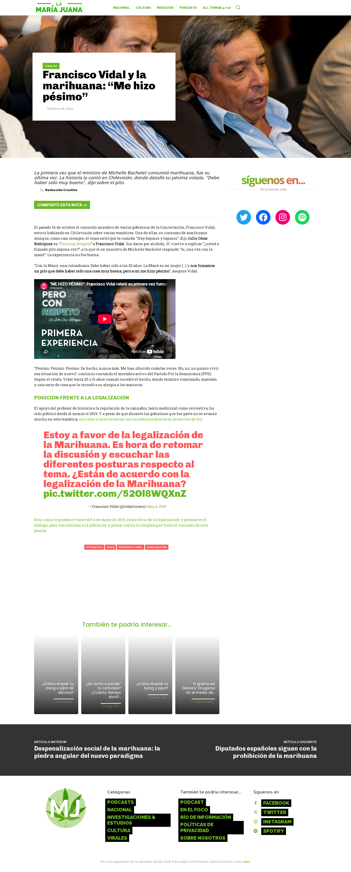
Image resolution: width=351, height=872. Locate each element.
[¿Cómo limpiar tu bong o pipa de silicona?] (56, 674)
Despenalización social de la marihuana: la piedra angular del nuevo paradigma (97, 752)
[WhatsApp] (201, 205)
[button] (237, 7)
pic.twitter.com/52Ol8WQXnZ (114, 493)
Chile (110, 547)
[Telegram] (188, 205)
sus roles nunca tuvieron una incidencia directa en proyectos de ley (140, 419)
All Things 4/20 (64, 701)
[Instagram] (255, 822)
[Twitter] (176, 205)
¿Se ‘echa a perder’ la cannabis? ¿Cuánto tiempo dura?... (103, 690)
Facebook (276, 803)
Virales (51, 65)
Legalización (157, 547)
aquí (246, 861)
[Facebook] (164, 205)
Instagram (277, 822)
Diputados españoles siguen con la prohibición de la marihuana (266, 752)
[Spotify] (255, 831)
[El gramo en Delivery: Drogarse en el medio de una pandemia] (197, 674)
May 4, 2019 (156, 506)
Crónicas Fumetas (203, 701)
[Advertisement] (126, 590)
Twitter (274, 812)
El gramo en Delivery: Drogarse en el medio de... (198, 688)
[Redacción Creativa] (37, 190)
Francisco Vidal (130, 547)
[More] (213, 205)
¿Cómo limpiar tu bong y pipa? (152, 686)
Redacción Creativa (61, 190)
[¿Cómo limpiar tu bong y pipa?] (150, 674)
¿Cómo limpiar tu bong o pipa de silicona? (58, 688)
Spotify (273, 831)
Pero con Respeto (75, 243)
